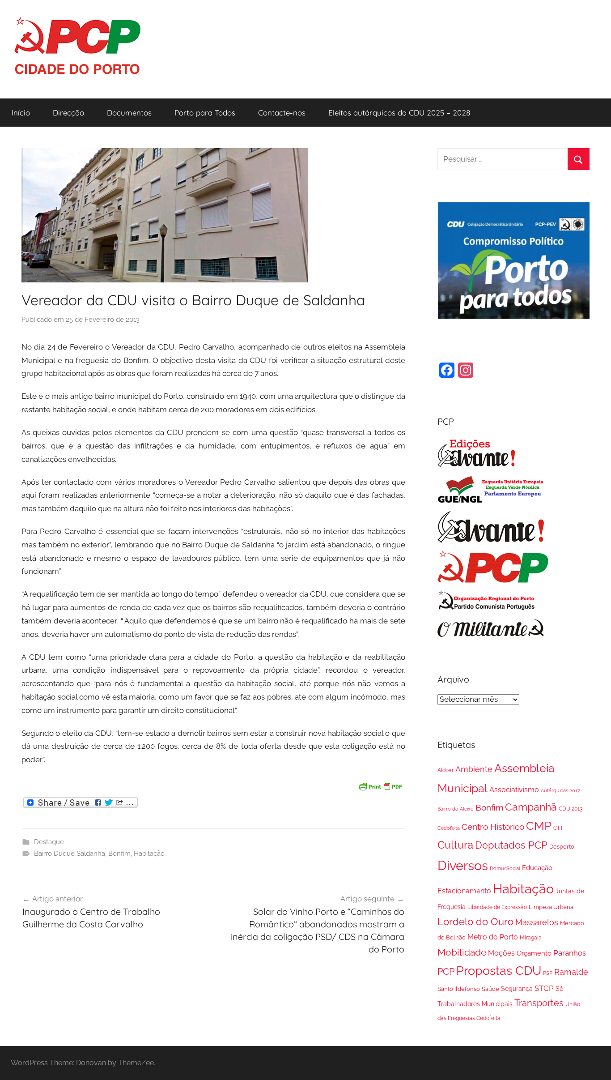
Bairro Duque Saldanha (69, 853)
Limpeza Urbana (551, 907)
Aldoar (445, 770)
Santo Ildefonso (458, 989)
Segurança (517, 988)
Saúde (490, 989)
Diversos (462, 865)
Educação (537, 868)
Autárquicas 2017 (560, 790)
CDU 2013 (570, 808)
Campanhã (531, 807)
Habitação (149, 853)
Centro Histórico (493, 827)
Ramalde (571, 972)
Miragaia (531, 938)
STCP (544, 988)
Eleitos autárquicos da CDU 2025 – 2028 (399, 112)
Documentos (129, 112)
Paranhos (569, 952)
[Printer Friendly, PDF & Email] (380, 785)
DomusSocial (505, 868)
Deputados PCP (511, 845)
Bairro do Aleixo (455, 809)
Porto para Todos (204, 112)
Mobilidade (461, 952)
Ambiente (473, 769)
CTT (558, 828)
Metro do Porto (492, 937)
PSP (547, 973)
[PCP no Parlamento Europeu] (491, 500)
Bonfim (119, 853)
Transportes (539, 1003)
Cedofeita (448, 828)
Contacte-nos (282, 112)
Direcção (68, 112)
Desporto (561, 846)
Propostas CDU (498, 971)
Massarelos (536, 922)
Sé (559, 988)
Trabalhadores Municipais (475, 1003)
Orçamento (534, 953)
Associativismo (514, 789)
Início (21, 112)
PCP (445, 971)
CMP (539, 825)
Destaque (49, 842)
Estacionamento (464, 891)
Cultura (455, 845)
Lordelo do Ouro (475, 921)
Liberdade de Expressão (497, 907)
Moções (501, 953)
